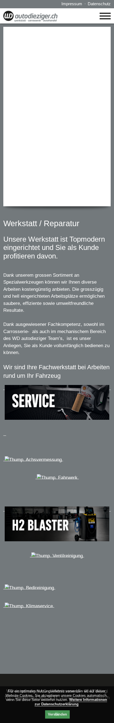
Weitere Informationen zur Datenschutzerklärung (71, 702)
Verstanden (57, 714)
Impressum (71, 3)
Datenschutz (99, 3)
